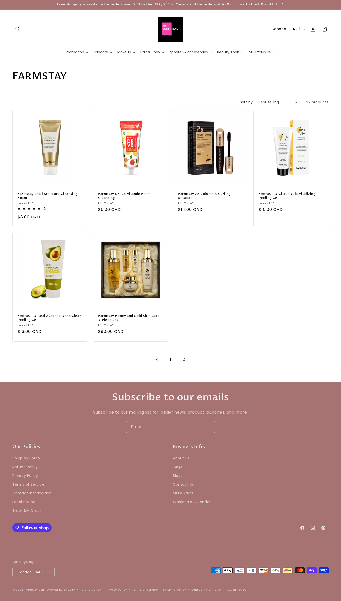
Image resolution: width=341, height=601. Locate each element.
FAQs (177, 466)
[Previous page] (157, 359)
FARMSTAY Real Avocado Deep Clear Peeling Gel (49, 318)
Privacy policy (116, 590)
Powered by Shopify (60, 590)
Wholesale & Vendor (192, 501)
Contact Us (183, 484)
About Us (181, 458)
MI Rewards (183, 493)
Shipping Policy (26, 458)
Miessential (35, 590)
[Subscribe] (209, 427)
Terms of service (145, 590)
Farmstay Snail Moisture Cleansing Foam (48, 196)
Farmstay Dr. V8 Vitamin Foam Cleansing (124, 196)
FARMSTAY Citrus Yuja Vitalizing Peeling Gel (287, 196)
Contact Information (32, 493)
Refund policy (90, 590)
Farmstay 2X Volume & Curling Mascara (204, 196)
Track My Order (26, 510)
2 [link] (184, 359)
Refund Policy (25, 466)
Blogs (178, 475)
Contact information (207, 590)
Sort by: (247, 102)
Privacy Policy (25, 475)
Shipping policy (174, 590)
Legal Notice (23, 501)
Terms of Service (28, 484)
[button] (17, 29)
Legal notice (237, 590)
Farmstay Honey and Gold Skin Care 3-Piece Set (129, 318)
